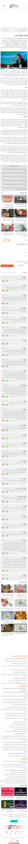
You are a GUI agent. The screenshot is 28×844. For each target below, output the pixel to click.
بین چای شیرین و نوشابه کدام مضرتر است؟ (18, 663)
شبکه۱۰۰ (22, 831)
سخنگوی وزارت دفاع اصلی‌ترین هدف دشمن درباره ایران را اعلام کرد (14, 742)
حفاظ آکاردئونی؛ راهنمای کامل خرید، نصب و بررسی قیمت (16, 778)
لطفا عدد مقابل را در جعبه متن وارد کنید (21, 262)
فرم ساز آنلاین (16, 814)
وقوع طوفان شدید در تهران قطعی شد (19, 678)
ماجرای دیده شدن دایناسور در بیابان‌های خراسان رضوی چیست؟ (15, 661)
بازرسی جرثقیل (22, 814)
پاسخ (13, 281)
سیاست (21, 28)
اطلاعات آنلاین (14, 6)
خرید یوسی (5, 814)
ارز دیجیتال (15, 816)
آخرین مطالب (23, 686)
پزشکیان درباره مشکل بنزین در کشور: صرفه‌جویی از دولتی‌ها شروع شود (14, 747)
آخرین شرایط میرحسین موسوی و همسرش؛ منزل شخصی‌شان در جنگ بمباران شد (14, 750)
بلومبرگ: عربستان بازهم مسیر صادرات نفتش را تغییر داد (16, 707)
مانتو (26, 814)
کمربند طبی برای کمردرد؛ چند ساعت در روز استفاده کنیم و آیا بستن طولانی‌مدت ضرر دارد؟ (15, 761)
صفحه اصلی (25, 28)
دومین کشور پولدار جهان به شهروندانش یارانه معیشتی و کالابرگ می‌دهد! (15, 185)
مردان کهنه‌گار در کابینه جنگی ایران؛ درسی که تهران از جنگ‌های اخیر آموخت (14, 177)
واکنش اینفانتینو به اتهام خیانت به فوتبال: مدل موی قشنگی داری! (14, 744)
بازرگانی (24, 758)
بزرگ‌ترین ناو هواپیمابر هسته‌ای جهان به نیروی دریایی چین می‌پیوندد (14, 683)
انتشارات (15, 833)
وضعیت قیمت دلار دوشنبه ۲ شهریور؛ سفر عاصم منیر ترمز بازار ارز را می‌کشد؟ (15, 718)
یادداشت (20, 833)
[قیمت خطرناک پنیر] (14, 60)
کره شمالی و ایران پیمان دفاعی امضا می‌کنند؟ (18, 669)
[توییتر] (11, 843)
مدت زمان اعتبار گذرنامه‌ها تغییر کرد (20, 733)
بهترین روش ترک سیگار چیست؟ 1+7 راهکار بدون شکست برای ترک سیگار (13, 764)
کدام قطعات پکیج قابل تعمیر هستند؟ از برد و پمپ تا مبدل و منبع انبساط (13, 781)
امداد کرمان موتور (10, 814)
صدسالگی (17, 831)
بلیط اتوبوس (10, 816)
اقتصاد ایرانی (25, 816)
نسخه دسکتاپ (14, 821)
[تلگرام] (9, 843)
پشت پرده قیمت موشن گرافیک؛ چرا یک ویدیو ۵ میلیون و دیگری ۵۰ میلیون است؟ (15, 767)
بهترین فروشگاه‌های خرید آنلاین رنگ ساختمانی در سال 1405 (15, 783)
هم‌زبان (12, 831)
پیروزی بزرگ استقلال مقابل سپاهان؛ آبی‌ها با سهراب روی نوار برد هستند (14, 736)
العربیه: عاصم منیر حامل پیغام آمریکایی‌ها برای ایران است (16, 715)
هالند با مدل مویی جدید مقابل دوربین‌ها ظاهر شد (17, 726)
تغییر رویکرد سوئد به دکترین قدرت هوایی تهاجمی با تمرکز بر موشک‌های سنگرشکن (14, 696)
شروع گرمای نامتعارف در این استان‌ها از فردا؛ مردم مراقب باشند (15, 731)
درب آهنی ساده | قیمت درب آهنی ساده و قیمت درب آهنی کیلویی (15, 774)
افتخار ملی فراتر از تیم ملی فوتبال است (19, 729)
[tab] (23, 656)
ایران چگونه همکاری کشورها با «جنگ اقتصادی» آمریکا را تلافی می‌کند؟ (14, 699)
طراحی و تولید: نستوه (12, 841)
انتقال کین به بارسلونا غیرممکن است (19, 722)
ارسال (7, 266)
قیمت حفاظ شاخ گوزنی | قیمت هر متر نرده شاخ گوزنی (17, 776)
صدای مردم (6, 831)
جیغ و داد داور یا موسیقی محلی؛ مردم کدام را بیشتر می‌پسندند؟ (15, 713)
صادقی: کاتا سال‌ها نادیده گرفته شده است (18, 724)
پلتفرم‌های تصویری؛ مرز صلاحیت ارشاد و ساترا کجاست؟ (16, 753)
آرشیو (11, 833)
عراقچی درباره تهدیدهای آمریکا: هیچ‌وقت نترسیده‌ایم (17, 756)
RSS (7, 833)
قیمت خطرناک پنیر (21, 35)
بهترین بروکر (20, 816)
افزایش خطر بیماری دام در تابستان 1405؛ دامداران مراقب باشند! (15, 770)
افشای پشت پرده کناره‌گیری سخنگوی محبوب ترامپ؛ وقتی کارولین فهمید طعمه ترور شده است (15, 188)
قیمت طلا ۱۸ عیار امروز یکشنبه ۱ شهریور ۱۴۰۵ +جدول (17, 680)
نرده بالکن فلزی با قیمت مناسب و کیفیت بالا (18, 772)
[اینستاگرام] (13, 843)
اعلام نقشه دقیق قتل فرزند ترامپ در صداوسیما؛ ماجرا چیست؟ (15, 658)
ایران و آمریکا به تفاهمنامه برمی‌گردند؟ (19, 672)
